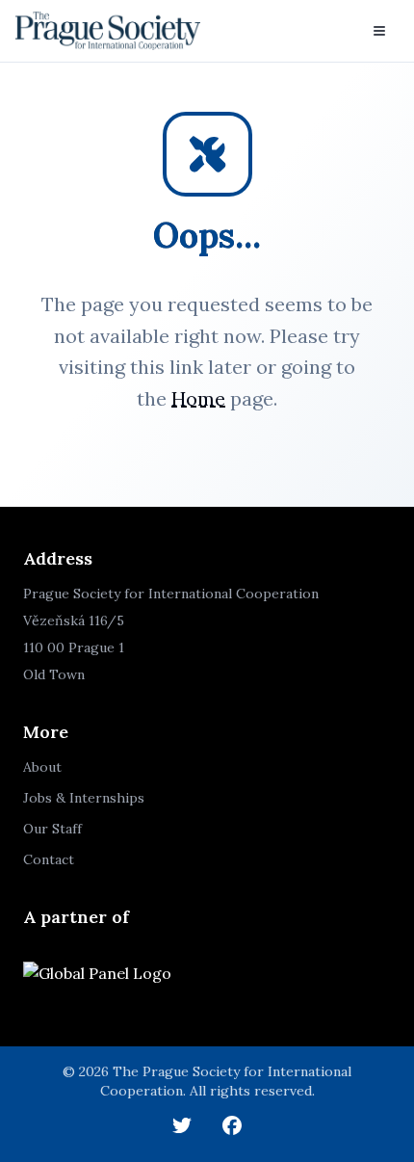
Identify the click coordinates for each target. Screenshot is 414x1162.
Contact (48, 859)
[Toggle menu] (379, 31)
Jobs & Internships (83, 797)
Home (198, 398)
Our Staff (52, 828)
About (42, 767)
